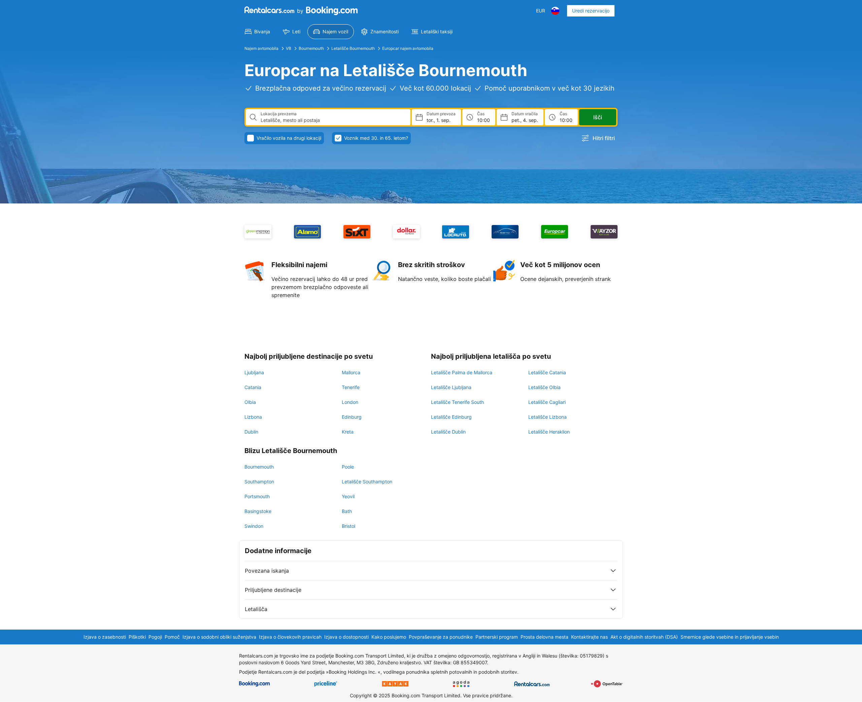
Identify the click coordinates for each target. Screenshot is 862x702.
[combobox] (333, 120)
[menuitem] (257, 31)
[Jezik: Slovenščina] (555, 11)
